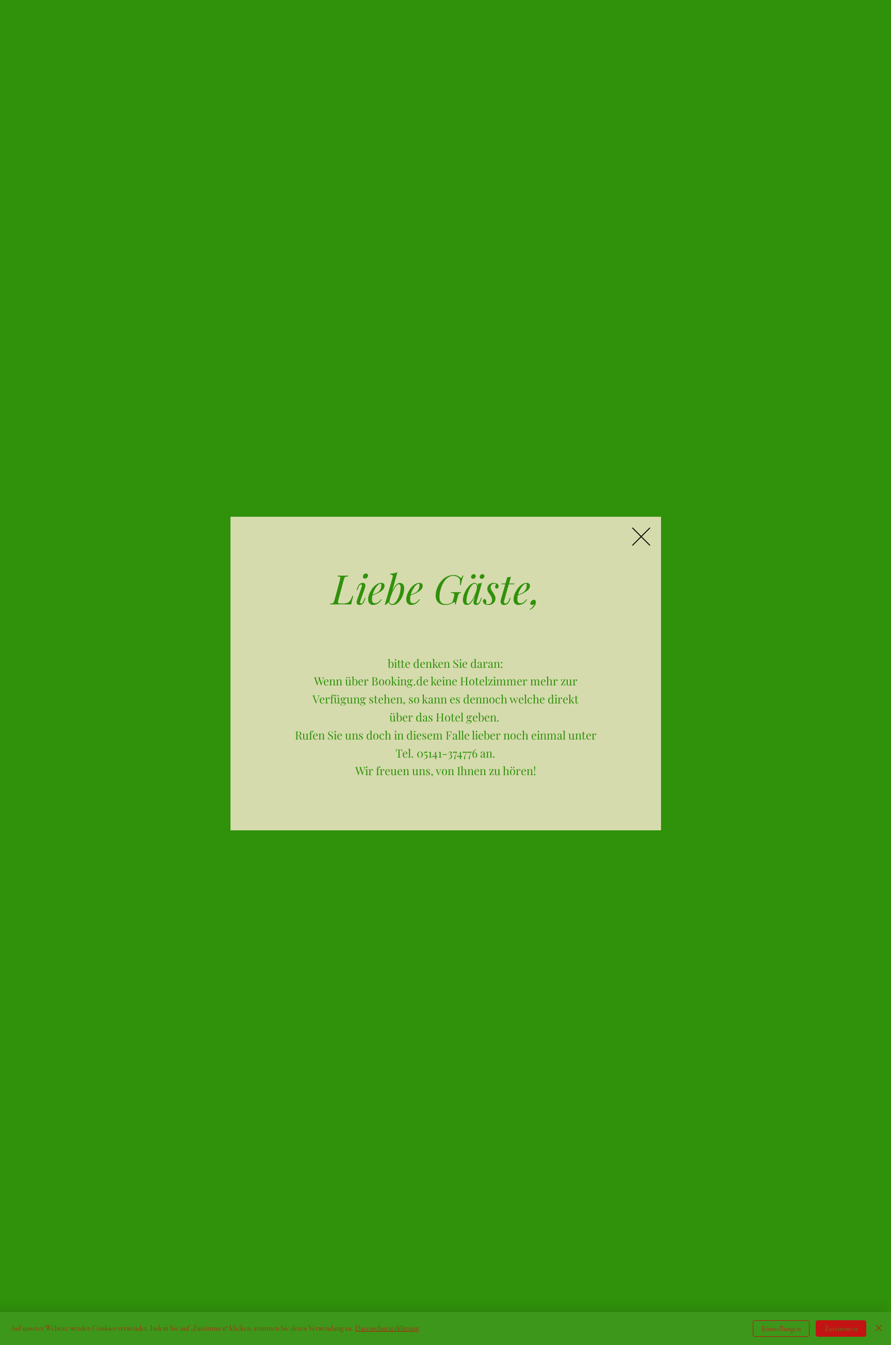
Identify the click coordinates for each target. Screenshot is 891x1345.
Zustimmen (840, 1328)
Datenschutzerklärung (387, 1328)
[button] (641, 537)
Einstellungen (781, 1328)
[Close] (878, 1328)
